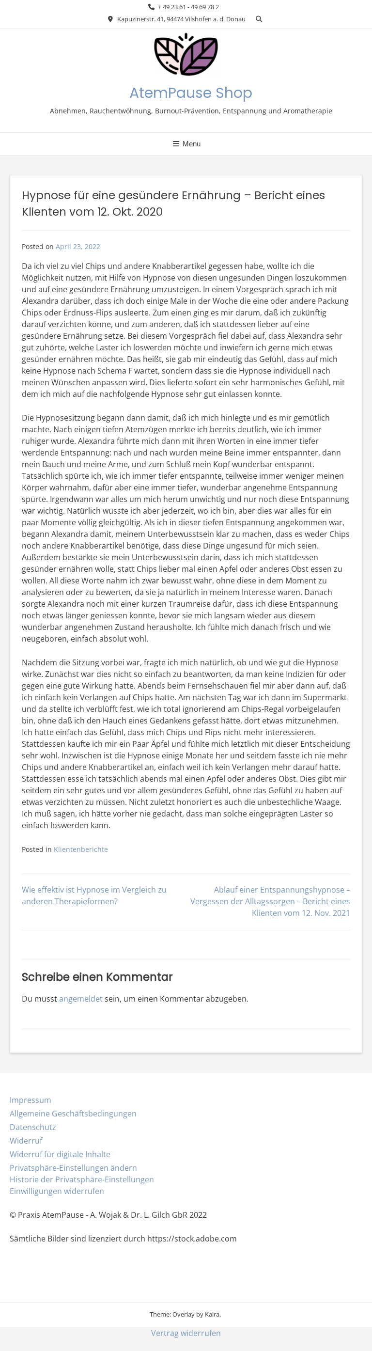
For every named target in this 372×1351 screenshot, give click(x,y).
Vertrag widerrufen (186, 1333)
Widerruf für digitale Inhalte (60, 1154)
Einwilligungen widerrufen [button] (57, 1191)
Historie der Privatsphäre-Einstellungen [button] (82, 1179)
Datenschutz (33, 1127)
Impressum (30, 1100)
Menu (191, 144)
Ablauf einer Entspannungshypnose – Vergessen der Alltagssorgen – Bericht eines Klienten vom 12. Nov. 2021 (270, 901)
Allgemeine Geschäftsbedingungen (73, 1113)
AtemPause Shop (190, 92)
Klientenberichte (81, 849)
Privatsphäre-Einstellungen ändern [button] (73, 1167)
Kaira (212, 1314)
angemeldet (81, 998)
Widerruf (26, 1140)
